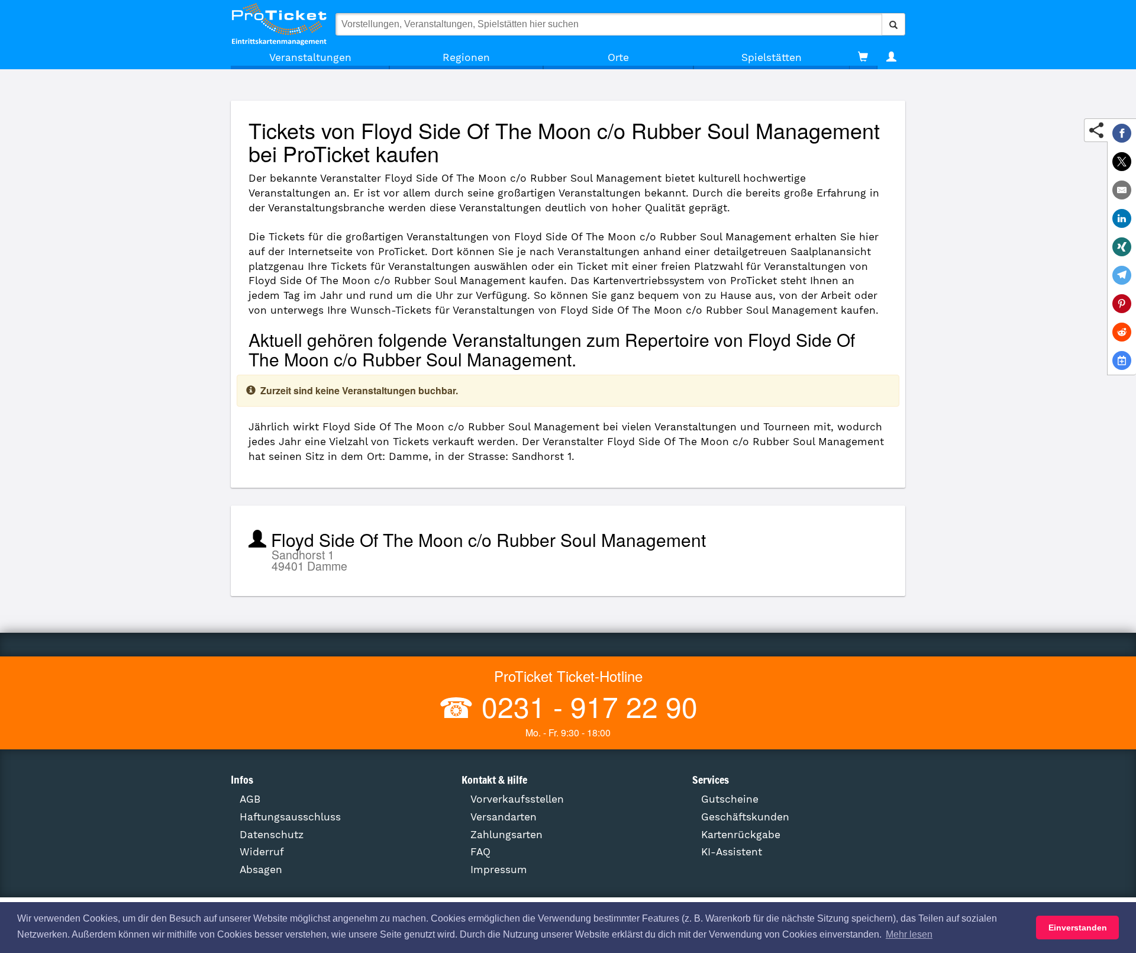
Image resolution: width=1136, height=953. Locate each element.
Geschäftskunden (745, 817)
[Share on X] (1121, 161)
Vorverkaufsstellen (517, 799)
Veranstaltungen (310, 57)
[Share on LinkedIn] (1121, 218)
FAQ (480, 852)
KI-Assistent (731, 852)
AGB (250, 799)
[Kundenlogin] (891, 57)
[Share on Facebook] (1121, 133)
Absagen (261, 869)
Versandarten (503, 817)
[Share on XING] (1121, 246)
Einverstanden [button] (1077, 927)
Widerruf (262, 852)
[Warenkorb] (863, 57)
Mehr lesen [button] (909, 934)
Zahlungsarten (506, 835)
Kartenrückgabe (740, 835)
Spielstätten (771, 57)
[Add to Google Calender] (1121, 360)
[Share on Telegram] (1121, 275)
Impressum (498, 869)
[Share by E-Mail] (1121, 190)
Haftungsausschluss (290, 817)
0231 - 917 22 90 (586, 705)
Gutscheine (730, 799)
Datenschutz (272, 835)
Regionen (466, 57)
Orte (618, 57)
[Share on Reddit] (1121, 332)
